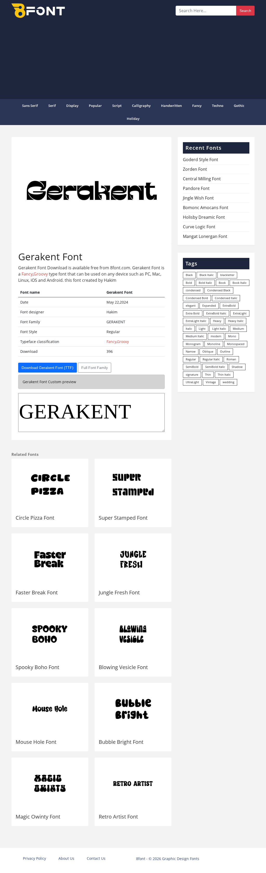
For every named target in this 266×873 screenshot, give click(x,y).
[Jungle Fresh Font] (133, 559)
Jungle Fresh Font (119, 592)
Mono (232, 336)
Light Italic (219, 329)
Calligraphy (141, 105)
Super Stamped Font (123, 517)
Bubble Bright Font (121, 741)
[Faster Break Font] (49, 559)
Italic (189, 329)
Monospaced (235, 344)
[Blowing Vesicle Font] (133, 634)
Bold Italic (205, 283)
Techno (217, 105)
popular (95, 105)
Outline (225, 351)
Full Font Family (94, 368)
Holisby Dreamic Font (204, 217)
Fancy (197, 105)
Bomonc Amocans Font (205, 207)
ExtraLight (240, 313)
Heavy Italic (235, 321)
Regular (191, 359)
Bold (189, 283)
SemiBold (192, 367)
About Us (66, 858)
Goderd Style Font (200, 159)
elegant (191, 305)
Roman (231, 359)
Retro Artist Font (118, 816)
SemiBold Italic (215, 367)
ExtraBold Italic (216, 313)
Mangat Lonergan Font (205, 236)
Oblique (207, 351)
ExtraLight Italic (196, 321)
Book (222, 283)
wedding (228, 382)
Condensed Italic (226, 298)
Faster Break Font (37, 592)
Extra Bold (193, 313)
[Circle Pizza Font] (49, 485)
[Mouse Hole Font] (49, 709)
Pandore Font (196, 188)
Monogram (193, 344)
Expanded (209, 305)
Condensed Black (218, 290)
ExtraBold (229, 305)
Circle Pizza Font (35, 517)
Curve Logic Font (199, 227)
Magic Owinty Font (38, 816)
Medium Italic (195, 336)
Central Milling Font (202, 179)
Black (189, 275)
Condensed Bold (197, 298)
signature (192, 374)
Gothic (239, 105)
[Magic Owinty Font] (49, 783)
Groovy (41, 274)
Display (72, 105)
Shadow (237, 367)
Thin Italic (224, 374)
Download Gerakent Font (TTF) (48, 368)
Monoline (213, 344)
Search (245, 11)
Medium (238, 329)
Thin (208, 374)
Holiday (133, 118)
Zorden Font (195, 169)
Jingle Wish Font (198, 198)
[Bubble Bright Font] (133, 709)
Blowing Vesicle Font (123, 667)
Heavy (217, 321)
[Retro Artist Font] (133, 783)
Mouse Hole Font (36, 741)
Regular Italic (211, 359)
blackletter (227, 275)
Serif (52, 105)
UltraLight (192, 382)
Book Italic (239, 283)
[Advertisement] (133, 58)
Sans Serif (30, 105)
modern (216, 336)
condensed (193, 290)
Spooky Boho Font (37, 667)
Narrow (191, 351)
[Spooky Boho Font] (49, 634)
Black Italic (207, 275)
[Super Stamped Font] (133, 485)
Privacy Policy (34, 858)
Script (117, 105)
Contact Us (96, 858)
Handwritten (171, 105)
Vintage (211, 382)
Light (202, 329)
